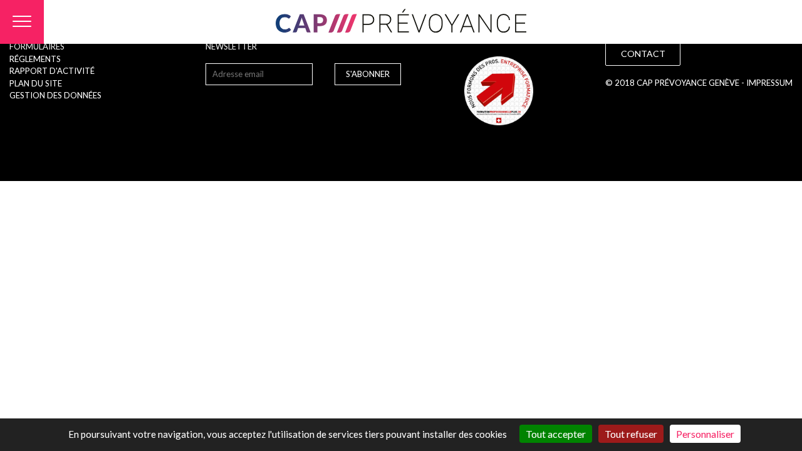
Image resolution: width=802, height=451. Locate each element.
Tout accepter (556, 434)
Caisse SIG (385, 238)
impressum (769, 83)
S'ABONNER (368, 74)
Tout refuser (631, 434)
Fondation (385, 185)
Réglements (35, 59)
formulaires (37, 46)
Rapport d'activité (52, 71)
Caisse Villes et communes (385, 212)
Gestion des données (55, 95)
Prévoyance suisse (385, 265)
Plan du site (35, 83)
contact (643, 53)
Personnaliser (705, 434)
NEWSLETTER (231, 46)
